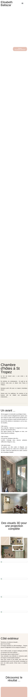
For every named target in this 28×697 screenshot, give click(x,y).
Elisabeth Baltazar (6, 4)
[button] (22, 3)
